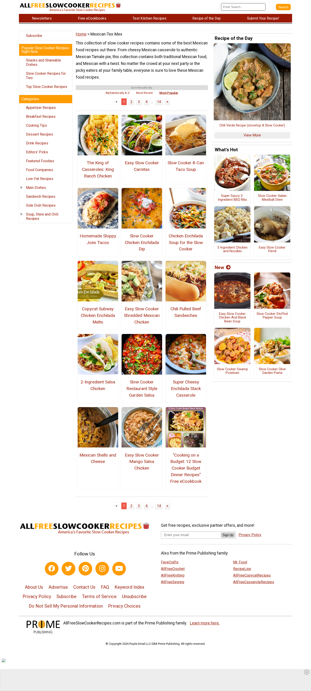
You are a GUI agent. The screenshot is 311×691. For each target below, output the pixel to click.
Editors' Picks (37, 152)
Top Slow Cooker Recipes (46, 87)
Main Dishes (36, 187)
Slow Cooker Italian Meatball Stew (272, 198)
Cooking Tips (36, 125)
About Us (34, 587)
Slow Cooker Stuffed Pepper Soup (272, 316)
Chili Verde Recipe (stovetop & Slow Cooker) (252, 125)
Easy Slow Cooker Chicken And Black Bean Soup (232, 317)
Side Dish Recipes (41, 205)
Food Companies (39, 170)
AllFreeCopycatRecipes (252, 575)
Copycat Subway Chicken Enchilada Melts (98, 315)
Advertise (58, 587)
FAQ (105, 587)
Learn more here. (205, 623)
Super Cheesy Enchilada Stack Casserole (186, 388)
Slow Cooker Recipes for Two (46, 75)
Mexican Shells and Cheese (97, 458)
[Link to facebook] (52, 568)
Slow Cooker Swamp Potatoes (232, 371)
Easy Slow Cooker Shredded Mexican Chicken (142, 315)
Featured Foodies (40, 161)
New (219, 267)
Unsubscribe (134, 596)
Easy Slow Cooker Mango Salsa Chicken (142, 461)
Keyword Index (129, 587)
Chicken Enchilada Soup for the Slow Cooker (186, 242)
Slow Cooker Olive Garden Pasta (272, 371)
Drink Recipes (37, 143)
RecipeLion (242, 569)
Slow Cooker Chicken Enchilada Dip (142, 242)
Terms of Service (99, 596)
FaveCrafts (169, 562)
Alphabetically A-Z (117, 93)
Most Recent (144, 93)
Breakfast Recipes (41, 116)
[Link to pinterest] (85, 568)
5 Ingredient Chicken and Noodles (232, 249)
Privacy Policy (37, 596)
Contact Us (84, 587)
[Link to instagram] (102, 568)
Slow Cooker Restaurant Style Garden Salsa (141, 388)
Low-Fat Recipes (39, 179)
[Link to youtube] (119, 568)
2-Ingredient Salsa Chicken (98, 385)
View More (252, 135)
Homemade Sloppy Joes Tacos (98, 239)
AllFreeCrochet (173, 569)
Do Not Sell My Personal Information (66, 606)
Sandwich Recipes (40, 196)
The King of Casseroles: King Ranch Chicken (98, 169)
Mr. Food (240, 562)
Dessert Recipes (39, 134)
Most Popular (168, 93)
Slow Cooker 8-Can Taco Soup (186, 166)
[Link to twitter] (68, 568)
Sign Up (228, 535)
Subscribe (34, 35)
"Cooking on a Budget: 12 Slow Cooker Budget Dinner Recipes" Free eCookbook (185, 468)
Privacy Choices (124, 606)
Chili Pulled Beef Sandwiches (186, 312)
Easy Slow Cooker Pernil (272, 249)
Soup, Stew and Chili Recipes (42, 216)
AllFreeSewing (172, 582)
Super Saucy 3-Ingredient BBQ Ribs (232, 198)
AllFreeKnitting (172, 575)
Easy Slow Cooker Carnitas (142, 166)
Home (81, 34)
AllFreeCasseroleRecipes (253, 582)
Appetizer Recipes (41, 107)
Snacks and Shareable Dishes (43, 62)
